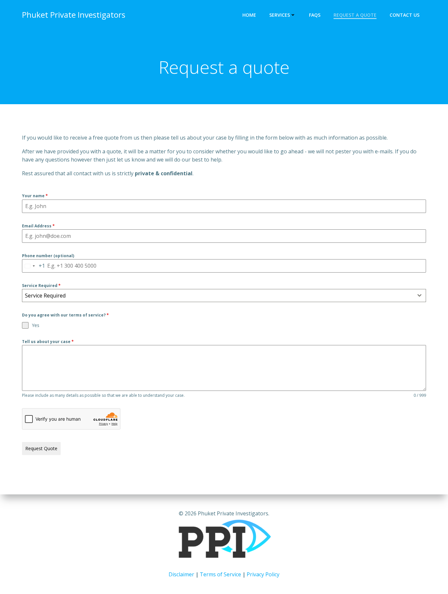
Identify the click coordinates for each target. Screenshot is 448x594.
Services (279, 15)
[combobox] (33, 265)
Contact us (404, 15)
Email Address (38, 226)
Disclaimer (181, 574)
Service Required (41, 285)
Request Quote (41, 448)
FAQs (314, 15)
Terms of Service (220, 574)
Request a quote (355, 15)
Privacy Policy (263, 574)
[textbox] (217, 295)
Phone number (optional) (48, 256)
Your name (35, 196)
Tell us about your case (48, 341)
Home (249, 15)
